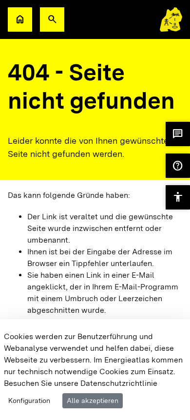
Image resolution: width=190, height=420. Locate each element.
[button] (52, 19)
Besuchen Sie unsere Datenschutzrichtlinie (80, 383)
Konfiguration (29, 400)
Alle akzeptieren (92, 400)
